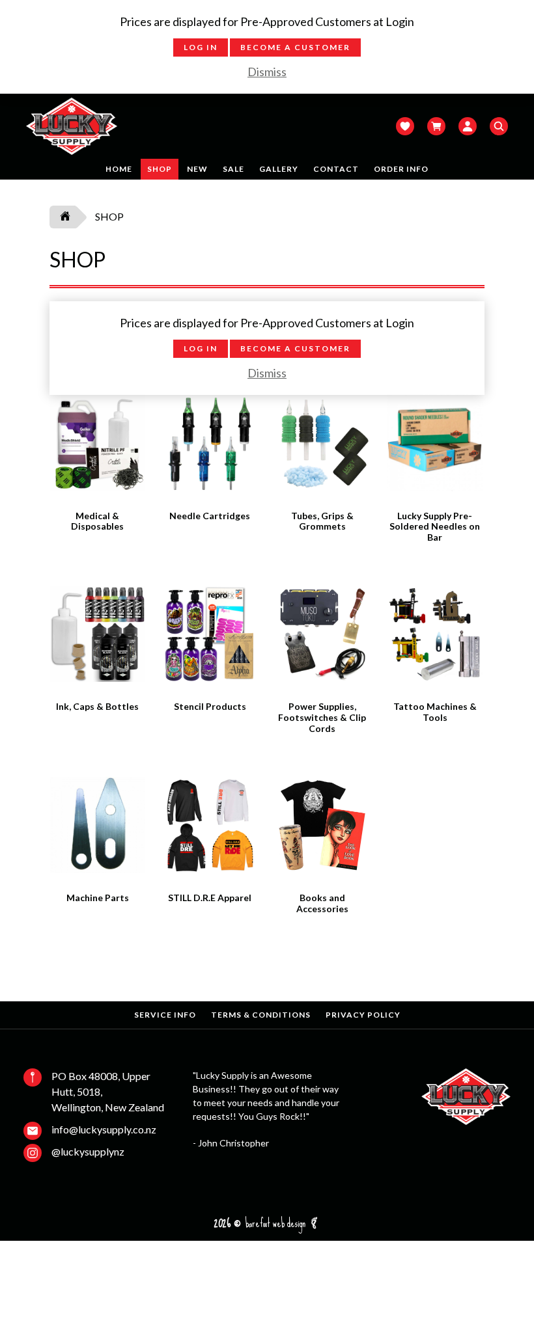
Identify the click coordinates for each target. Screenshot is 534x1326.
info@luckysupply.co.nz (103, 1129)
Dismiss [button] (267, 71)
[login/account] (474, 126)
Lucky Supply (71, 126)
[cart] (442, 126)
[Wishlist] (411, 126)
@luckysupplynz (87, 1151)
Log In (201, 47)
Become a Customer (295, 47)
